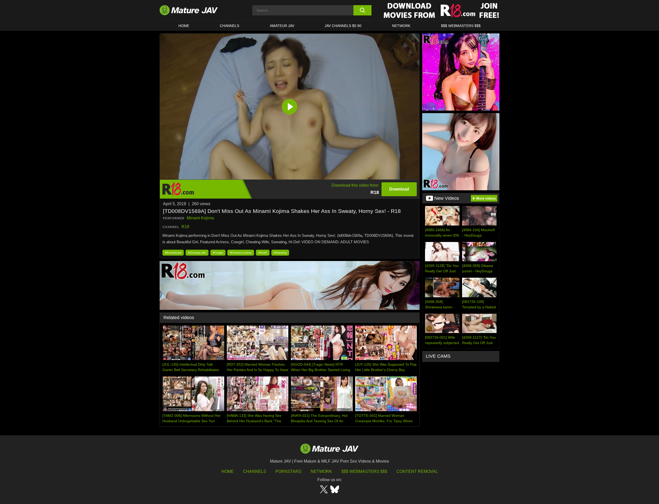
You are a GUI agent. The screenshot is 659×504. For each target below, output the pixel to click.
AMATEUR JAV (282, 26)
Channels (254, 471)
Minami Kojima (200, 218)
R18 (185, 226)
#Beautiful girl (173, 252)
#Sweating (280, 252)
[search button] (362, 10)
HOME (183, 26)
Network (401, 26)
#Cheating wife (197, 252)
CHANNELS (229, 26)
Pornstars (288, 471)
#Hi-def (262, 252)
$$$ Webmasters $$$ (364, 471)
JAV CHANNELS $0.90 (343, 26)
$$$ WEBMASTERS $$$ (461, 26)
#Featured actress (241, 252)
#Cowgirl (218, 252)
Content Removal (417, 471)
